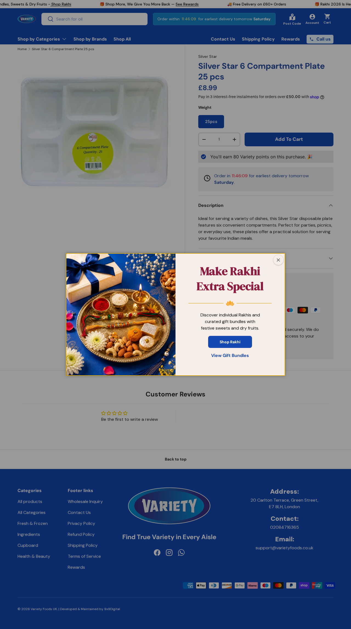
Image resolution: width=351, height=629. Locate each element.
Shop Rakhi (230, 341)
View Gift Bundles (230, 355)
